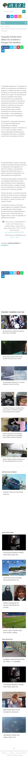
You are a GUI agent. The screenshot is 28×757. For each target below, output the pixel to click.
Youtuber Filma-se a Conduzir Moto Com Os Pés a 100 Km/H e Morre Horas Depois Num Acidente (13, 410)
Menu (3, 23)
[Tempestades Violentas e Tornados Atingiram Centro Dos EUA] (14, 373)
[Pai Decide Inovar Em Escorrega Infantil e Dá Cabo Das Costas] (14, 348)
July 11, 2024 (14, 237)
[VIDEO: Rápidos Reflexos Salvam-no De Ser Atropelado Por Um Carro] (14, 450)
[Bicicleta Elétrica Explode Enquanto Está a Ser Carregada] (14, 322)
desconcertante (4, 751)
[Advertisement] (14, 69)
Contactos (11, 753)
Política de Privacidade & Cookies (14, 755)
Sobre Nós (4, 753)
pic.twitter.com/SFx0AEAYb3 (14, 232)
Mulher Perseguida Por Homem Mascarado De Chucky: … (11, 605)
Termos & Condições (21, 753)
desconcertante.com (22, 751)
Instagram (4, 245)
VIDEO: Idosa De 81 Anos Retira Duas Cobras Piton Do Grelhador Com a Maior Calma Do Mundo (13, 435)
